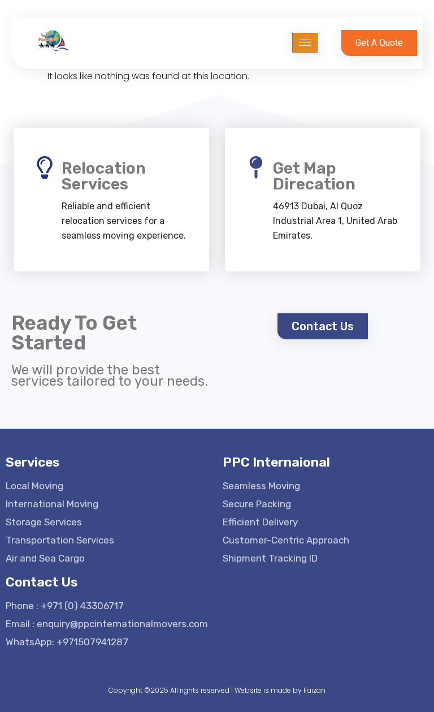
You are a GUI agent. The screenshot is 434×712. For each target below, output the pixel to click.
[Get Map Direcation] (256, 167)
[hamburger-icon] (305, 43)
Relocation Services (104, 176)
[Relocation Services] (44, 167)
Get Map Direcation (314, 176)
